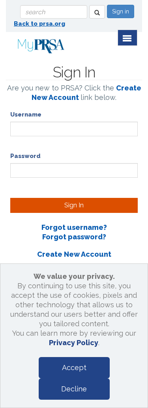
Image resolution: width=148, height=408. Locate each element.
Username (25, 114)
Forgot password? (74, 237)
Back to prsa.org (39, 23)
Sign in (120, 11)
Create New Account (74, 254)
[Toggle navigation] (127, 38)
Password (25, 156)
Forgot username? (74, 227)
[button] (97, 12)
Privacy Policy (73, 342)
